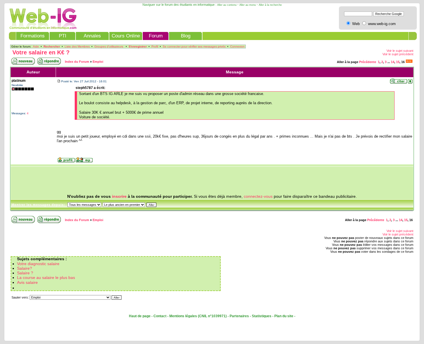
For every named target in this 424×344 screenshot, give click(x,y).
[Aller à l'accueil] (41, 28)
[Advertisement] (212, 180)
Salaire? (24, 268)
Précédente (367, 62)
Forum (156, 36)
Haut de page (140, 316)
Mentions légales (183, 316)
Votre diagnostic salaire (38, 264)
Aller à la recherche (270, 4)
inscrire (119, 196)
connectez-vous (258, 196)
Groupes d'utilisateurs (108, 46)
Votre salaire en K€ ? (41, 52)
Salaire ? (25, 273)
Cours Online (126, 36)
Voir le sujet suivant (400, 50)
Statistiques (261, 316)
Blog (185, 36)
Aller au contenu (227, 4)
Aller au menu (247, 4)
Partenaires (239, 316)
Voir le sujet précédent (397, 54)
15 (397, 62)
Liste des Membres (77, 46)
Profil (154, 46)
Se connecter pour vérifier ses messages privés (194, 46)
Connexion (237, 46)
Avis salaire (27, 282)
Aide (36, 46)
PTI (62, 36)
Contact (159, 316)
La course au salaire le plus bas (46, 277)
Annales (92, 36)
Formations (32, 36)
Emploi (98, 61)
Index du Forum (77, 61)
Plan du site (283, 316)
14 (392, 62)
